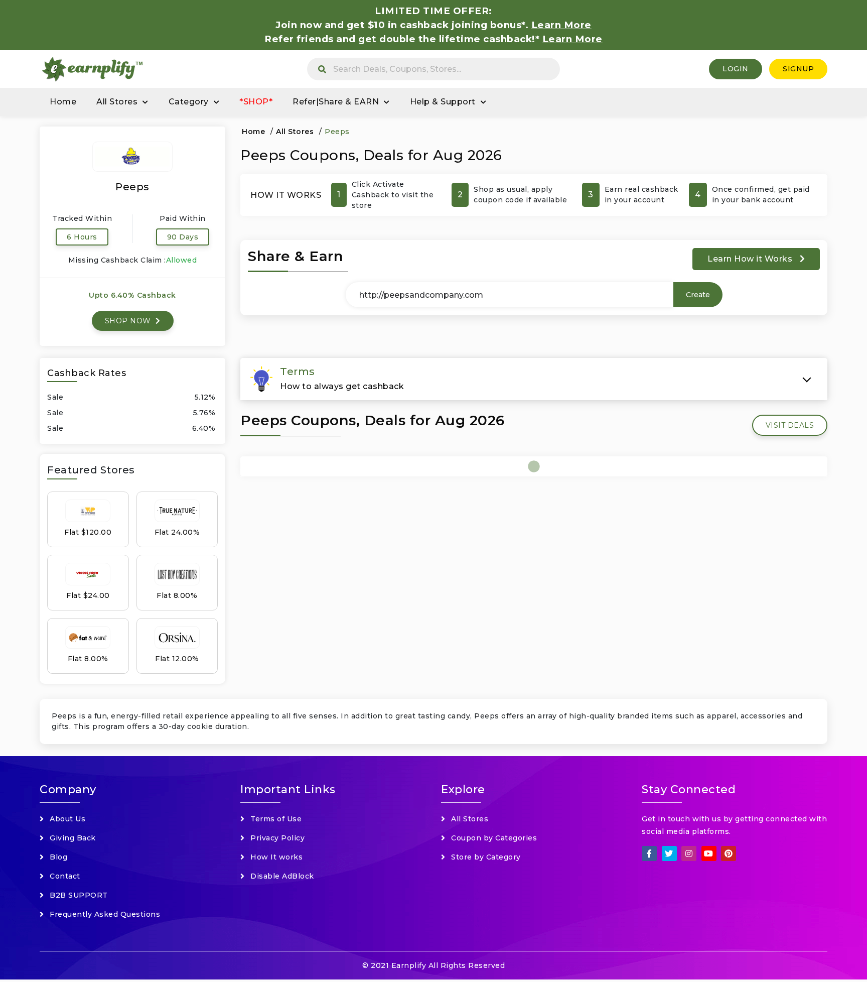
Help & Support (443, 101)
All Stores (116, 101)
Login (736, 68)
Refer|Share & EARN (336, 101)
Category (189, 101)
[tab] (533, 379)
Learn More (572, 39)
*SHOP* (255, 101)
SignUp (798, 68)
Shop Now (129, 320)
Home (63, 101)
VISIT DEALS (790, 425)
